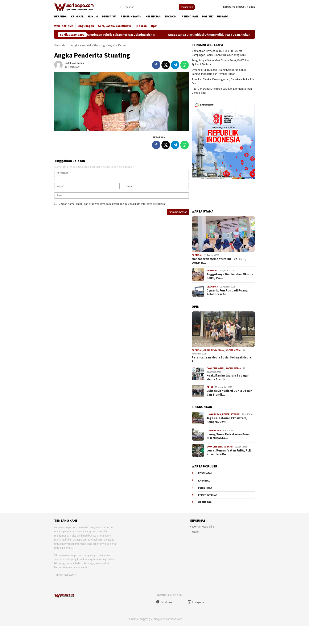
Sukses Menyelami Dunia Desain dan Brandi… (229, 392)
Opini (206, 350)
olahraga (204, 502)
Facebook (166, 602)
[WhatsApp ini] (184, 65)
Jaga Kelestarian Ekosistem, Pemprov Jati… (226, 420)
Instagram (198, 602)
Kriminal (211, 270)
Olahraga (212, 286)
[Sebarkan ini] (156, 65)
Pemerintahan (231, 414)
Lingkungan (213, 414)
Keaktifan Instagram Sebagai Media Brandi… (227, 377)
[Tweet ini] (165, 65)
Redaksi (194, 532)
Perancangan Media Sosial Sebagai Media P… (221, 359)
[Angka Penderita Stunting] (121, 101)
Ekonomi (197, 255)
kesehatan (205, 473)
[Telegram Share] (175, 65)
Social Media (232, 350)
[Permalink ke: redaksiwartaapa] (58, 64)
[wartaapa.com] (74, 7)
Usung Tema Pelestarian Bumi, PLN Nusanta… (228, 436)
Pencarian (187, 7)
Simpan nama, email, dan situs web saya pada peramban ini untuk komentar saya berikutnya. (112, 204)
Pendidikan (217, 350)
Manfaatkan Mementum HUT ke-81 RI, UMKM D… (219, 261)
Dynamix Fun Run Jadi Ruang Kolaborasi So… (227, 292)
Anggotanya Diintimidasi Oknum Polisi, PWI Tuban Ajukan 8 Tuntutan (199, 35)
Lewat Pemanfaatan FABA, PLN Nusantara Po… (228, 452)
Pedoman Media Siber (202, 526)
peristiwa (205, 488)
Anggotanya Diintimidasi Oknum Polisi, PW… (229, 276)
